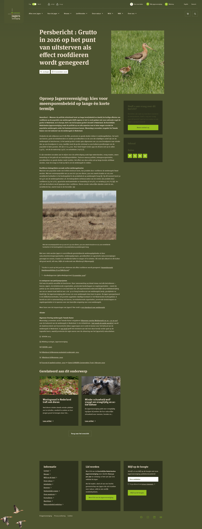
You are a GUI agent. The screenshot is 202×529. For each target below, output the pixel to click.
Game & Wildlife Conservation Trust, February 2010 (86, 362)
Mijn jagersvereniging (156, 4)
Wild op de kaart (49, 477)
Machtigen (47, 501)
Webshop (171, 4)
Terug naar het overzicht (80, 433)
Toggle (34, 4)
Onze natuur (48, 481)
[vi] (45, 294)
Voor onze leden (138, 4)
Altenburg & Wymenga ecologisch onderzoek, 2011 (60, 352)
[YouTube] (161, 517)
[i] (83, 149)
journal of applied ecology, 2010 (53, 362)
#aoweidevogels (107, 267)
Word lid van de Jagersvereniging (101, 497)
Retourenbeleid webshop (53, 504)
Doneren (47, 487)
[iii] (114, 181)
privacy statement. (147, 484)
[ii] (101, 176)
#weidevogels (46, 270)
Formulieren (48, 497)
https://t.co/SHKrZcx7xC (60, 270)
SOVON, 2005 (47, 347)
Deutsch (193, 4)
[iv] (74, 187)
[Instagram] (148, 517)
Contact (46, 471)
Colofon (70, 516)
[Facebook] (141, 517)
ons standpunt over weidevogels (93, 307)
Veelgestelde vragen (51, 491)
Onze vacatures (49, 494)
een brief (64, 328)
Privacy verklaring (59, 516)
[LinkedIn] (154, 517)
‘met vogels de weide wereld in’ (102, 323)
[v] (93, 261)
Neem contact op (143, 127)
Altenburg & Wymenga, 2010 (52, 357)
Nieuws (46, 474)
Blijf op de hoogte (137, 492)
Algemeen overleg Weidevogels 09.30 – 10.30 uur (99, 320)
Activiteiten (48, 484)
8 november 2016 (79, 275)
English (186, 4)
